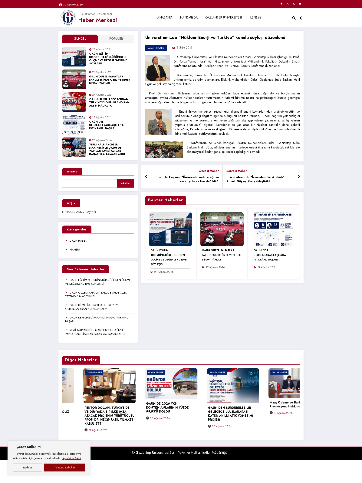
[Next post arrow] (299, 176)
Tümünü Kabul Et (64, 467)
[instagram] (293, 4)
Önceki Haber (209, 171)
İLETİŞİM (255, 17)
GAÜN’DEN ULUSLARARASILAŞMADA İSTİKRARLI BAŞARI (106, 125)
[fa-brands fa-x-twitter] (287, 4)
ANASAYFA (165, 17)
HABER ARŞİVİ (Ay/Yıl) (80, 212)
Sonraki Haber (236, 171)
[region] (49, 458)
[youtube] (300, 4)
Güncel (80, 38)
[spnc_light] (301, 17)
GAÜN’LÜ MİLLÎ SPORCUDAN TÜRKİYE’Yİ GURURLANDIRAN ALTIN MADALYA (109, 103)
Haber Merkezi (97, 20)
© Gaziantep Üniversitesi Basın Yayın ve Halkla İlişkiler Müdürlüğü (179, 453)
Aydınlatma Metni (71, 458)
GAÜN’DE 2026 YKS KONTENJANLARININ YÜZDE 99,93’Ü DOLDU (111, 408)
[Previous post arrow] (146, 176)
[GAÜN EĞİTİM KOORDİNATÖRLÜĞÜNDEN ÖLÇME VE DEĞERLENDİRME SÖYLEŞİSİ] (170, 229)
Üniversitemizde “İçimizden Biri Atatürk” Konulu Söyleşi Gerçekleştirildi (255, 179)
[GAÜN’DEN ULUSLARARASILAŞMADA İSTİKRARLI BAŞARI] (273, 229)
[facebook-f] (281, 4)
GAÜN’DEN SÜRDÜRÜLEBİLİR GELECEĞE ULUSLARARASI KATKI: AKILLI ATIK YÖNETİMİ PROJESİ (173, 414)
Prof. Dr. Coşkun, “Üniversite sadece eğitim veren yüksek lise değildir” (187, 179)
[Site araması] (294, 17)
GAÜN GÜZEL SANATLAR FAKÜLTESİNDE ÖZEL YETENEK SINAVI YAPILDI (109, 80)
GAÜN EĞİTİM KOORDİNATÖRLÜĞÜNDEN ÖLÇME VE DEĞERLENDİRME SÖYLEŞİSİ (108, 59)
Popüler (116, 38)
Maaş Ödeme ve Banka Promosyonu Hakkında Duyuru (234, 405)
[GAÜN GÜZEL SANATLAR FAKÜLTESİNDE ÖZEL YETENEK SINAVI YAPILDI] (221, 229)
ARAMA (125, 183)
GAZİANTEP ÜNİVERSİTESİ (223, 17)
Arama (72, 171)
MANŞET (75, 249)
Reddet (27, 467)
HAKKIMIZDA (189, 17)
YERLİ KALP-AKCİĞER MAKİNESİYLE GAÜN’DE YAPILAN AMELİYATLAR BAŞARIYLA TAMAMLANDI (107, 149)
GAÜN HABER (78, 241)
